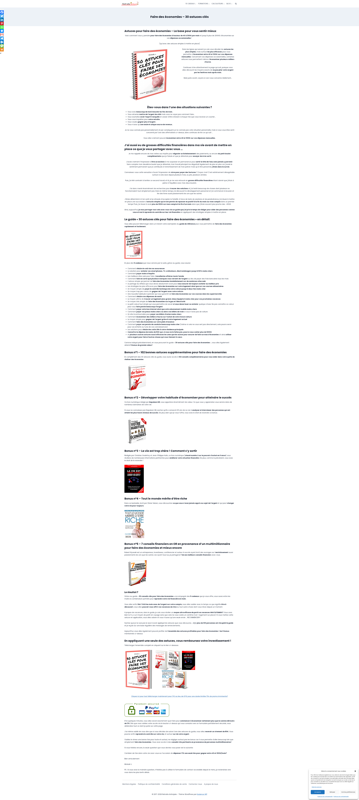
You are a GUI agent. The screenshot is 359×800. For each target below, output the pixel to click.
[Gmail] (2, 35)
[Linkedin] (2, 20)
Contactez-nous (195, 784)
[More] (2, 49)
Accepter (317, 792)
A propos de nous (211, 784)
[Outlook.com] (2, 42)
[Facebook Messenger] (2, 31)
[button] (355, 771)
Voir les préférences (348, 792)
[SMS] (2, 46)
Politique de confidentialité (325, 796)
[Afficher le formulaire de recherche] (236, 3)
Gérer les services (317, 787)
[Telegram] (2, 38)
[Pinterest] (2, 23)
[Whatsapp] (2, 27)
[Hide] (0, 53)
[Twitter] (2, 16)
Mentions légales (129, 784)
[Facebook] (2, 12)
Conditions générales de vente (174, 784)
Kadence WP (202, 794)
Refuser (332, 792)
